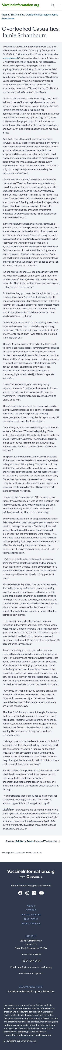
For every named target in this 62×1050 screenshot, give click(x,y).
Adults (19, 841)
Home (5, 14)
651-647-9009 (32, 954)
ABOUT (31, 905)
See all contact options (31, 973)
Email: (13, 967)
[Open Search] (53, 5)
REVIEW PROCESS (31, 914)
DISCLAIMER (31, 919)
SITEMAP (31, 910)
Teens (30, 841)
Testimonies (17, 14)
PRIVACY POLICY (31, 923)
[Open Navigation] (58, 5)
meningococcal (10, 57)
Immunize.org (29, 1040)
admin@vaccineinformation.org (34, 967)
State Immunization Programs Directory (31, 991)
